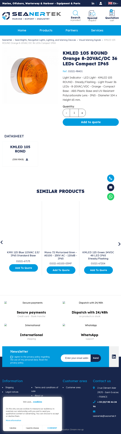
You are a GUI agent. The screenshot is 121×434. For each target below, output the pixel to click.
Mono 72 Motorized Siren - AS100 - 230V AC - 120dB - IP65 (60, 255)
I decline (12, 428)
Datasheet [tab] (14, 136)
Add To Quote (23, 267)
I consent (52, 428)
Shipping (9, 387)
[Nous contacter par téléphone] (110, 178)
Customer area (73, 387)
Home (22, 30)
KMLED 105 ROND (20, 149)
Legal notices (11, 392)
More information (13, 420)
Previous (1, 242)
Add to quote (91, 122)
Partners (72, 30)
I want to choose (32, 428)
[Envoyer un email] (110, 187)
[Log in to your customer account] (100, 3)
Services (97, 30)
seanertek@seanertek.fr (104, 416)
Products (46, 30)
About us (39, 395)
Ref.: (65, 71)
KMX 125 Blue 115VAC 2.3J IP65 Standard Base (23, 254)
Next (119, 244)
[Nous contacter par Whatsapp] (110, 197)
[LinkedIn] (93, 3)
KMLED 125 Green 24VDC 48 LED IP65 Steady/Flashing (98, 255)
